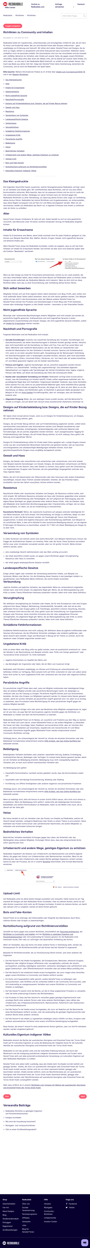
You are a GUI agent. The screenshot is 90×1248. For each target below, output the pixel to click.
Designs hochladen (13, 1117)
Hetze (7, 147)
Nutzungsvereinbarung (69, 932)
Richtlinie (46, 862)
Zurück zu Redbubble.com (37, 5)
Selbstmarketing (12, 91)
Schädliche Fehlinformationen (17, 131)
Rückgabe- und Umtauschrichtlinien (20, 1125)
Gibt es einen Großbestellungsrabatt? (21, 1129)
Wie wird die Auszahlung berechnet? (20, 1121)
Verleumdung (10, 123)
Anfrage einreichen (59, 5)
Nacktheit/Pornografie (14, 99)
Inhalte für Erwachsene (14, 88)
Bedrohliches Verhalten (14, 151)
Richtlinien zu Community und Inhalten (19, 934)
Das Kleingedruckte (13, 80)
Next (83, 1096)
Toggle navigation (12, 26)
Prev (7, 1096)
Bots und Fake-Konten (14, 163)
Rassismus (9, 111)
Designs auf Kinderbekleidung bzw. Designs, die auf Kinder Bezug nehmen (36, 103)
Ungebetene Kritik (12, 135)
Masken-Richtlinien (20, 74)
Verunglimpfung (12, 127)
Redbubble (7, 15)
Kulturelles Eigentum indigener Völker (20, 171)
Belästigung (10, 143)
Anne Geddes (27, 392)
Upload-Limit (10, 159)
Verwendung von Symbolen (16, 115)
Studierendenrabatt (11, 1219)
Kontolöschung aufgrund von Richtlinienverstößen (26, 167)
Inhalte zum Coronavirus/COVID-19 (70, 72)
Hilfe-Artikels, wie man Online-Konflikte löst (62, 741)
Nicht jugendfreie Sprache (16, 95)
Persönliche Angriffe (13, 139)
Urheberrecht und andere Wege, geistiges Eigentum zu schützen (32, 155)
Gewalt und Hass (12, 107)
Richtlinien (19, 15)
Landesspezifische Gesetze (16, 119)
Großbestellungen (10, 1230)
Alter (7, 84)
